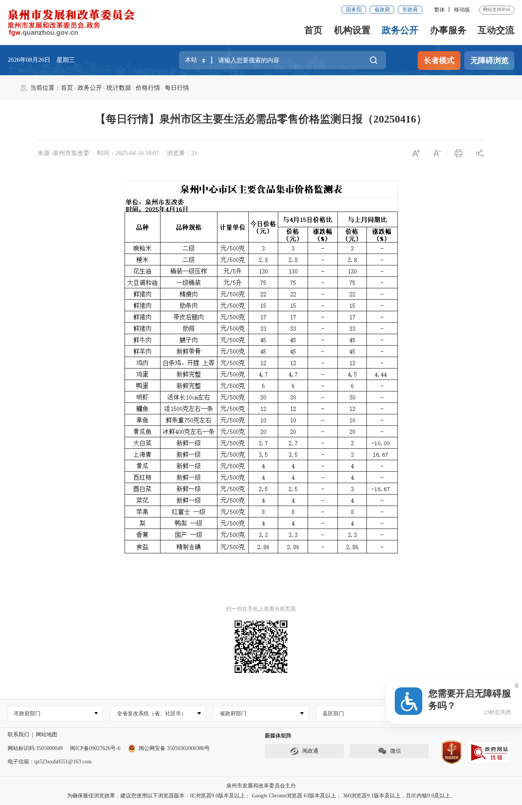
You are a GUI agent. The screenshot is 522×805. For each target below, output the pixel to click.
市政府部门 (27, 713)
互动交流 (496, 30)
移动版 (462, 10)
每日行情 (177, 87)
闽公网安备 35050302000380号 (174, 748)
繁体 (439, 10)
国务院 (354, 10)
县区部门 (333, 713)
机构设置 (352, 30)
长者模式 (439, 60)
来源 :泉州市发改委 (63, 153)
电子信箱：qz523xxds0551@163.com (50, 762)
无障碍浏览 (489, 60)
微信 (395, 751)
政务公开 (400, 30)
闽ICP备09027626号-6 (95, 748)
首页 (313, 30)
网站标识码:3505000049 (35, 748)
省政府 (382, 10)
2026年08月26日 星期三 (41, 60)
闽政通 (310, 751)
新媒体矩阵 (278, 736)
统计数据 (119, 87)
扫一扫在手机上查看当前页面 (261, 609)
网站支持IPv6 (496, 9)
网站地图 (46, 734)
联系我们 (18, 734)
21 (194, 153)
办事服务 (448, 30)
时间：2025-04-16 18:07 (128, 153)
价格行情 (148, 87)
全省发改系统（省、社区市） (151, 713)
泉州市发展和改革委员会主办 (261, 786)
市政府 (410, 10)
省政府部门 (233, 713)
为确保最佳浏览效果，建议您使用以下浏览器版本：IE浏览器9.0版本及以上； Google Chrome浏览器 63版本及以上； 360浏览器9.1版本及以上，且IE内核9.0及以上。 (261, 796)
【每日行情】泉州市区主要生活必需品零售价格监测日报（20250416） (261, 119)
